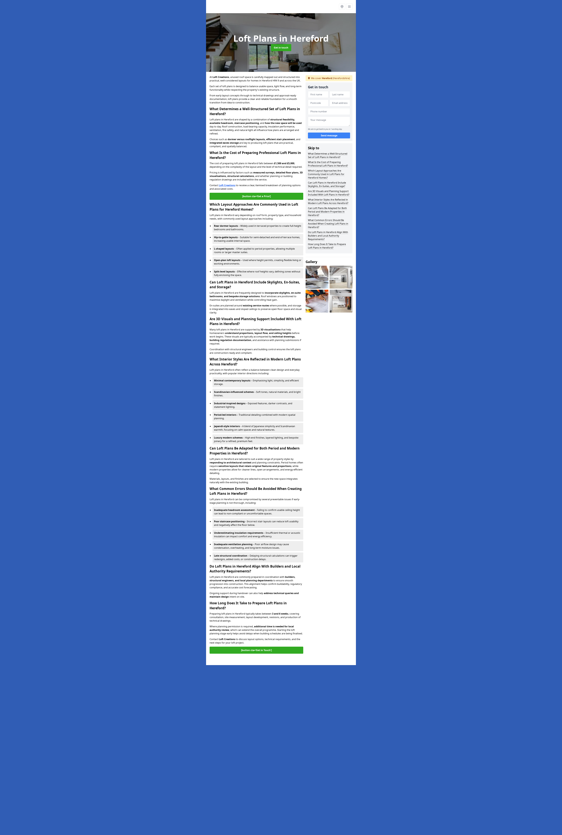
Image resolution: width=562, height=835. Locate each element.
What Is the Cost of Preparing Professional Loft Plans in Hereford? (328, 164)
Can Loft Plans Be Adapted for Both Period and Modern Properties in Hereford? (327, 212)
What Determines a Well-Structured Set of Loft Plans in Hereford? (327, 155)
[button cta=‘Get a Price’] (256, 196)
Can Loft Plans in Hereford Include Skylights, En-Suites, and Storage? (327, 184)
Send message (329, 135)
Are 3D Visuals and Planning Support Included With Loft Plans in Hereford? (328, 193)
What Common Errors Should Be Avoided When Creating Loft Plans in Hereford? (328, 224)
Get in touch (281, 47)
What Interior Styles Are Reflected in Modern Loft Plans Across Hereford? (328, 201)
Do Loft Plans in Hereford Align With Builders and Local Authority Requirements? (328, 236)
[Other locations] (342, 7)
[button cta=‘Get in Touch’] (256, 650)
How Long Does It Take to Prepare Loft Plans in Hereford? (327, 246)
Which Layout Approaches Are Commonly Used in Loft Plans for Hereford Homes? (326, 174)
